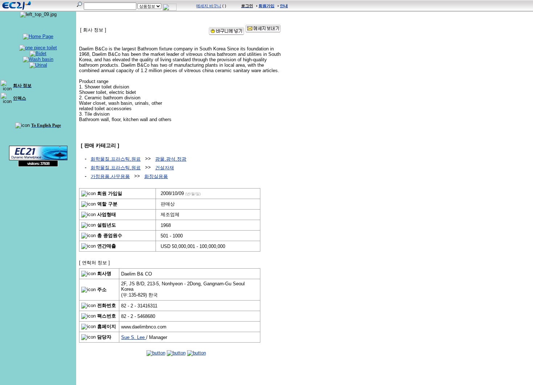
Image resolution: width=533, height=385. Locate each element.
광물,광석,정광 (170, 159)
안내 (284, 6)
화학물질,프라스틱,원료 (116, 159)
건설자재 (164, 167)
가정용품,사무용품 (110, 176)
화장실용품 (156, 176)
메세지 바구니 (208, 6)
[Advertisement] (38, 219)
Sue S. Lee (133, 337)
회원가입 (266, 6)
